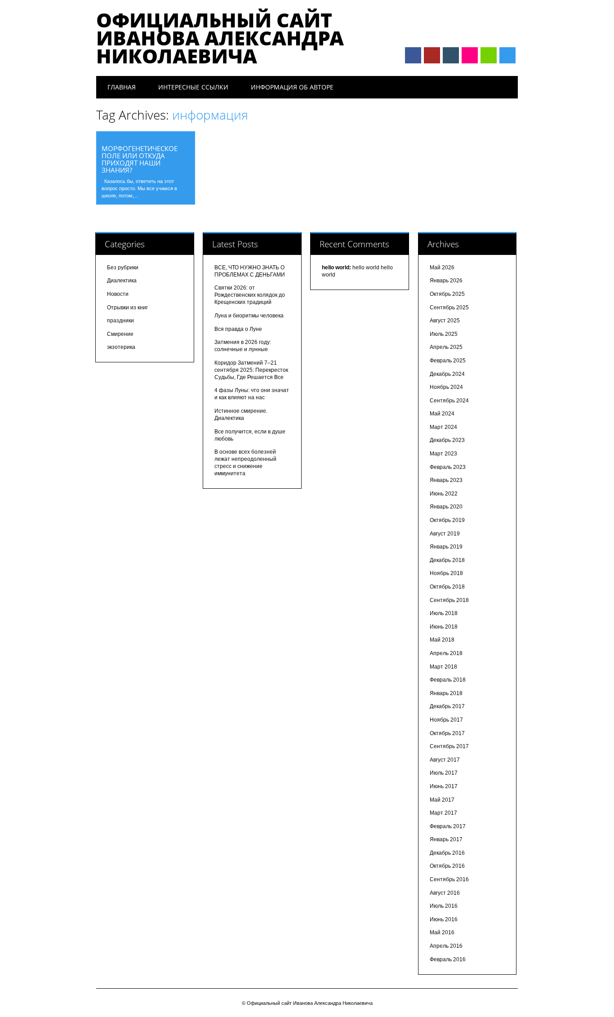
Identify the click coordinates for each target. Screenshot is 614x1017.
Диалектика (122, 280)
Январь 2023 (446, 480)
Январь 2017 (446, 839)
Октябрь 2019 (447, 520)
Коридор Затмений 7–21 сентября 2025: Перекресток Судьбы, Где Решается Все (251, 370)
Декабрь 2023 (447, 440)
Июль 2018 (444, 613)
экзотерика (121, 347)
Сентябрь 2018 (449, 600)
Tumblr (451, 55)
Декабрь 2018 (447, 560)
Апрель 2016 (446, 946)
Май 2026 (442, 267)
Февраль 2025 (448, 360)
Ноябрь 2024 (446, 387)
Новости (118, 294)
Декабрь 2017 (447, 706)
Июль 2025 (444, 334)
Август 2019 (445, 534)
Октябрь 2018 (447, 587)
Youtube (432, 55)
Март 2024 (443, 427)
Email (489, 55)
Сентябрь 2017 (449, 746)
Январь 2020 (446, 507)
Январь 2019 (446, 547)
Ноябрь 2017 (446, 720)
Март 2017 (443, 813)
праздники (120, 320)
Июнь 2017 (444, 786)
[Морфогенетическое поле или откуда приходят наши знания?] (145, 136)
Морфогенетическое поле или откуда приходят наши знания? (140, 159)
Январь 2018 (446, 693)
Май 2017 (442, 800)
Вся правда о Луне (238, 329)
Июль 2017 (444, 773)
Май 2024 (442, 413)
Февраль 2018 (448, 680)
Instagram (470, 55)
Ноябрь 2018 (446, 573)
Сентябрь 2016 (449, 879)
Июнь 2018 (444, 627)
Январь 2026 (446, 280)
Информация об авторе (292, 87)
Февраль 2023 (448, 467)
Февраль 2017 (448, 826)
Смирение (120, 334)
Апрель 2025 (446, 347)
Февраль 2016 (448, 959)
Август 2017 (445, 760)
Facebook (413, 55)
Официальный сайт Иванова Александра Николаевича (220, 37)
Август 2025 (445, 320)
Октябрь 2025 (447, 294)
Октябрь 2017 (447, 733)
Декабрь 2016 (447, 853)
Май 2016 (442, 932)
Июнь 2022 (444, 494)
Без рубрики (122, 267)
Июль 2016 (444, 906)
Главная (121, 87)
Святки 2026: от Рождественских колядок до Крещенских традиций (249, 295)
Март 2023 (443, 454)
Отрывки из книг (127, 307)
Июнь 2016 (444, 919)
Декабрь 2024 (447, 374)
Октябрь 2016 (447, 866)
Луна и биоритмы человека (249, 315)
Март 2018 (443, 667)
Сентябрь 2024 (449, 400)
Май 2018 (442, 640)
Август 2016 (445, 893)
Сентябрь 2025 (449, 307)
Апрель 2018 (446, 653)
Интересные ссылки (193, 87)
